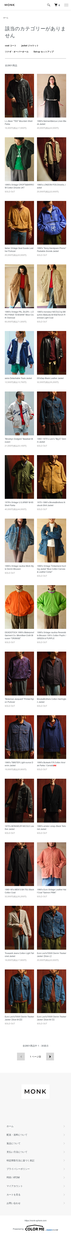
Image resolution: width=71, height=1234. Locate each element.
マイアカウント (15, 1186)
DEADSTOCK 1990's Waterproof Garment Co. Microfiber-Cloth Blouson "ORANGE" (19, 635)
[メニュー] (66, 5)
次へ (50, 1056)
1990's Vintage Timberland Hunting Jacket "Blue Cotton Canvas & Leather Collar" (51, 568)
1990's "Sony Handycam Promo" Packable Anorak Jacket (51, 249)
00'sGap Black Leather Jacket (50, 378)
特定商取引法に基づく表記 (20, 1160)
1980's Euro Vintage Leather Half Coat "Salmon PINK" (51, 891)
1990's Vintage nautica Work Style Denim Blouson (19, 567)
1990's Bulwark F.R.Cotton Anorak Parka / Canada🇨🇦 (51, 764)
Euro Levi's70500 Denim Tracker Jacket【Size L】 (51, 954)
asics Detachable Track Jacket (18, 378)
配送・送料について (17, 1134)
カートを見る (13, 1194)
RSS (9, 1177)
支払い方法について (17, 1151)
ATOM (16, 1177)
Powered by (18, 1228)
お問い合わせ (13, 1203)
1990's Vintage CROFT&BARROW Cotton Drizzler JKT (19, 186)
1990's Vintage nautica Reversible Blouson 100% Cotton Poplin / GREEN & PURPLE (51, 635)
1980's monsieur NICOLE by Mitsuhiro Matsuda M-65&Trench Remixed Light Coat (51, 314)
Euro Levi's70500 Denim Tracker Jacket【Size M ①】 (51, 1018)
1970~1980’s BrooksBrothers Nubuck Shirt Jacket (51, 504)
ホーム (5, 17)
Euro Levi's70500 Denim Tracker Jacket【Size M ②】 (19, 1018)
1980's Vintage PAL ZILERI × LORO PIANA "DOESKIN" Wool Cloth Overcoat (19, 314)
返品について (13, 1143)
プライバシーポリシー (18, 1168)
